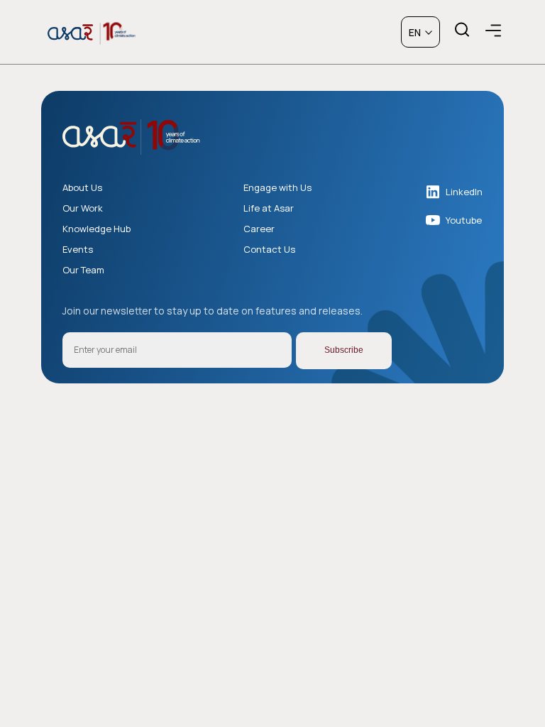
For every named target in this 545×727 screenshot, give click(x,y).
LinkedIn (464, 191)
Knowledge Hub (96, 229)
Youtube (464, 220)
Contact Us (269, 249)
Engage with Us (277, 187)
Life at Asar (268, 208)
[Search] (461, 30)
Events (77, 249)
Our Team (83, 270)
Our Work (82, 208)
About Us (82, 187)
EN (415, 32)
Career (259, 229)
